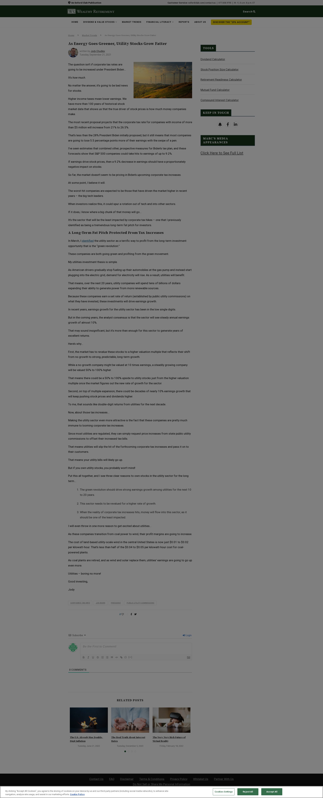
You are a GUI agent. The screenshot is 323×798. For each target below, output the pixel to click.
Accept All (271, 791)
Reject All (248, 791)
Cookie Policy (77, 794)
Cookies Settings (224, 791)
